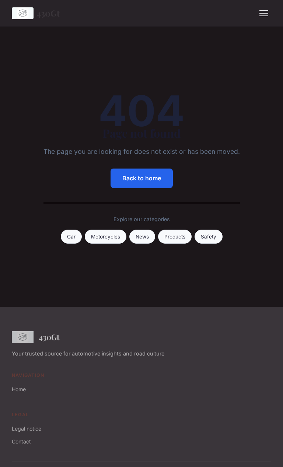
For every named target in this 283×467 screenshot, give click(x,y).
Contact (21, 441)
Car (71, 237)
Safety (208, 237)
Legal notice (26, 428)
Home (19, 389)
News (142, 237)
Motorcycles (105, 237)
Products (174, 237)
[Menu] (263, 13)
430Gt (48, 13)
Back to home (141, 178)
